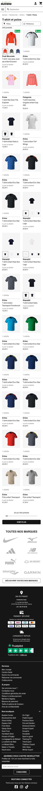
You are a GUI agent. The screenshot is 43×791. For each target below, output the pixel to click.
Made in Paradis (8, 747)
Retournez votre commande (21, 641)
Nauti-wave (6, 749)
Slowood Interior (28, 725)
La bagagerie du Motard (11, 739)
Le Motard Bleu (8, 744)
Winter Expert (27, 749)
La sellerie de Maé (9, 741)
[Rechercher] (8, 9)
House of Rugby (8, 736)
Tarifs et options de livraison (12, 704)
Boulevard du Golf (9, 718)
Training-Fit (26, 739)
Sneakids (26, 733)
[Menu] (2, 9)
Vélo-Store (26, 747)
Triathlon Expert (28, 744)
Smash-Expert (28, 728)
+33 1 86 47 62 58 (21, 607)
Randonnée (13, 15)
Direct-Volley (7, 720)
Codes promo (7, 680)
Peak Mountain (8, 56)
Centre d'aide (7, 672)
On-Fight (25, 715)
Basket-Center (7, 715)
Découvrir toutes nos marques (21, 580)
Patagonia (27, 97)
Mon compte (6, 669)
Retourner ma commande (12, 677)
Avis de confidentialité (10, 706)
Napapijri (6, 139)
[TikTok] (27, 787)
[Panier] (41, 3)
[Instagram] (21, 787)
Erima (25, 56)
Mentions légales (8, 698)
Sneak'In (25, 731)
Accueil (4, 15)
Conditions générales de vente (14, 693)
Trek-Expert (26, 741)
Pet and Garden (28, 723)
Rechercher (14, 9)
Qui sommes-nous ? (9, 688)
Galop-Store (6, 728)
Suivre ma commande (10, 675)
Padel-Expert (27, 718)
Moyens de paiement (10, 701)
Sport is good (27, 736)
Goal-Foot (6, 731)
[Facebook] (16, 787)
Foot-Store (6, 725)
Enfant (22, 15)
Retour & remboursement (11, 696)
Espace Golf (6, 723)
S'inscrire (21, 772)
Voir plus (21, 522)
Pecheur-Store (28, 720)
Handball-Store (8, 733)
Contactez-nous (21, 600)
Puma (4, 97)
